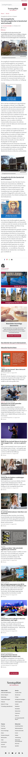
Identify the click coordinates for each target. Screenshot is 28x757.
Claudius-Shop (18, 692)
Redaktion (17, 706)
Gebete (16, 735)
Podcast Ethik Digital (5, 699)
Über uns (17, 715)
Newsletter (17, 708)
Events (16, 733)
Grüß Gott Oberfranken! (6, 692)
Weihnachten (4, 737)
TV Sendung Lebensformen (7, 706)
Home (2, 13)
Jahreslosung (18, 737)
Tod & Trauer (3, 747)
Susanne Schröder (7, 26)
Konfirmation (4, 742)
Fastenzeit (3, 728)
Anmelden (25, 1)
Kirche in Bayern (4, 695)
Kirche (7, 13)
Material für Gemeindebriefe (18, 740)
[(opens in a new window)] (5, 753)
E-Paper (16, 697)
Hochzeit (3, 744)
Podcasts (3, 702)
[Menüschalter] (24, 8)
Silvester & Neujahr (5, 735)
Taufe (2, 740)
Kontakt (16, 704)
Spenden (17, 746)
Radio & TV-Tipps (4, 704)
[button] (3, 30)
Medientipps (3, 697)
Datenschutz (17, 711)
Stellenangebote (18, 702)
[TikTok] (15, 753)
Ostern (2, 733)
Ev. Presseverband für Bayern (19, 718)
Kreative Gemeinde (19, 730)
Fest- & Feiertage (4, 730)
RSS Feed (17, 743)
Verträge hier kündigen (20, 699)
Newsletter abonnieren (14, 336)
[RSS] (22, 753)
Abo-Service (17, 695)
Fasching (3, 726)
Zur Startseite (14, 673)
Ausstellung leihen (19, 726)
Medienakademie (19, 728)
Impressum (17, 713)
